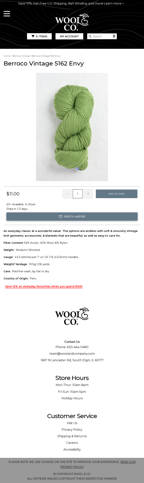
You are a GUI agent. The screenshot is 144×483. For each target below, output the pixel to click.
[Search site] (90, 36)
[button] (72, 216)
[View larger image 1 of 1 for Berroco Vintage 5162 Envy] (72, 127)
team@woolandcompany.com (72, 353)
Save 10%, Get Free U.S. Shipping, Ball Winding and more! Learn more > (71, 3)
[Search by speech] (114, 36)
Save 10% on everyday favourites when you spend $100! (43, 286)
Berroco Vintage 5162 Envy (46, 55)
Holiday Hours (72, 398)
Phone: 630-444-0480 (72, 347)
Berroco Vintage (21, 55)
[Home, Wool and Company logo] (72, 22)
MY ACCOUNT (69, 36)
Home (7, 55)
